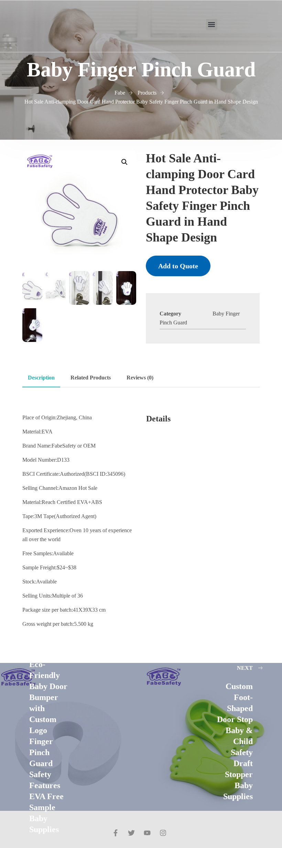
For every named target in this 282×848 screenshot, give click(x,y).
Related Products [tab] (90, 377)
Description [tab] (41, 377)
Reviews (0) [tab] (140, 377)
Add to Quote (178, 266)
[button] (211, 24)
